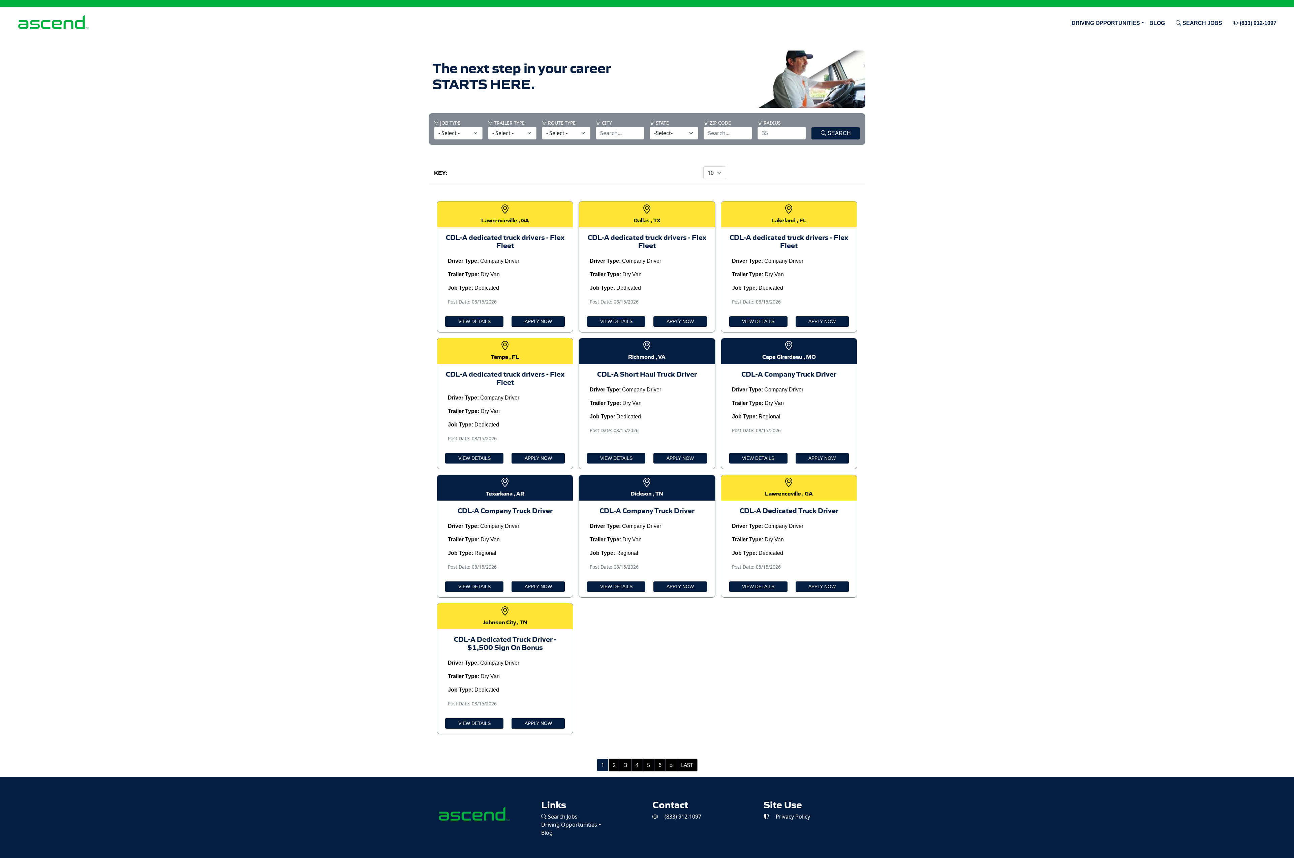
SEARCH (838, 133)
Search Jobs (562, 816)
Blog (1157, 23)
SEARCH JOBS (1201, 23)
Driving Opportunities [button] (1106, 23)
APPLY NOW (538, 321)
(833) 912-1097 (1257, 23)
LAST (687, 765)
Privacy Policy (792, 816)
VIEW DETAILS (474, 321)
